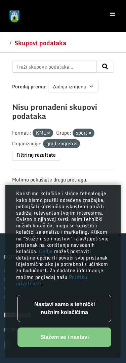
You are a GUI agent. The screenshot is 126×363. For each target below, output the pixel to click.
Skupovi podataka (40, 43)
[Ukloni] (48, 133)
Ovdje (46, 251)
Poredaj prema (28, 86)
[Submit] (105, 67)
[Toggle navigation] (112, 14)
